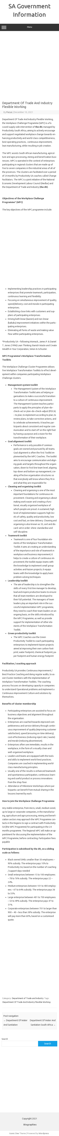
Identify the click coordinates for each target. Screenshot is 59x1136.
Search (5, 1039)
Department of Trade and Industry (27, 998)
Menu (29, 27)
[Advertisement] (29, 66)
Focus (9, 112)
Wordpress (44, 1133)
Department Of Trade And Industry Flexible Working (27, 1002)
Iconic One (14, 1133)
